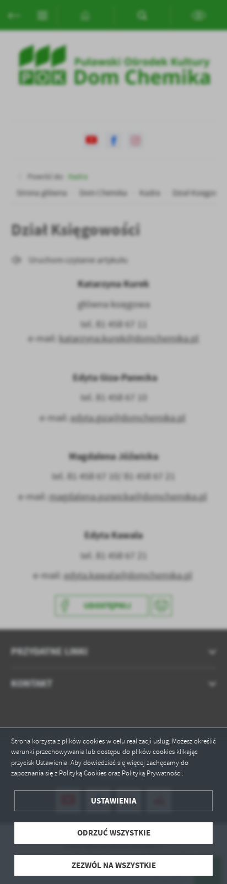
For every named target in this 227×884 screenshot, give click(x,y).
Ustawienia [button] (114, 800)
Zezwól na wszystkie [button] (114, 865)
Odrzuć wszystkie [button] (113, 832)
